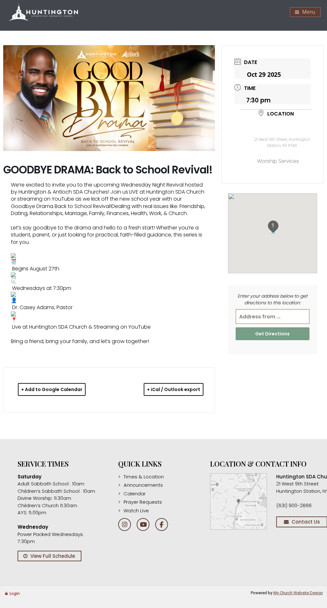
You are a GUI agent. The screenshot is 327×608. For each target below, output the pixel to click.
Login (15, 593)
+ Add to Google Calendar (51, 389)
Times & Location (144, 476)
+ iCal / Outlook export (173, 389)
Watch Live (136, 510)
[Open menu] (305, 12)
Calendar (135, 493)
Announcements (143, 485)
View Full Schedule (52, 556)
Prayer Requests (143, 502)
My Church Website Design (298, 592)
